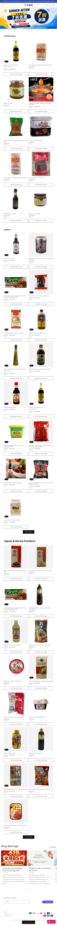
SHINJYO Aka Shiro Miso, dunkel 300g (37, 717)
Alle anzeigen (28, 532)
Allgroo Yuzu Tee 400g (8, 103)
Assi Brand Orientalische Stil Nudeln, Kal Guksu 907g (40, 570)
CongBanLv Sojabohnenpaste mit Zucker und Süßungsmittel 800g (14, 446)
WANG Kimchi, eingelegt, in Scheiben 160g (13, 681)
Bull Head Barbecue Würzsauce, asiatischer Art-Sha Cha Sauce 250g (41, 259)
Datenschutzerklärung (35, 920)
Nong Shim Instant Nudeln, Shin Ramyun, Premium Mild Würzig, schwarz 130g (41, 483)
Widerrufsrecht (27, 920)
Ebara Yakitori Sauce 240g (9, 753)
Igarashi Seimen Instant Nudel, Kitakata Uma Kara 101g (41, 789)
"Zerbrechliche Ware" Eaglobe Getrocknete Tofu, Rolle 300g (15, 141)
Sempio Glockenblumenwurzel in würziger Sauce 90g (15, 825)
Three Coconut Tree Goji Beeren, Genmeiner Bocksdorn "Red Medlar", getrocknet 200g (41, 446)
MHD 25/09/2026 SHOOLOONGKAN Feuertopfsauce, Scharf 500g (40, 104)
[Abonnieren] (28, 902)
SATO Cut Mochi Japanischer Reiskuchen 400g (14, 717)
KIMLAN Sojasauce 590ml (9, 258)
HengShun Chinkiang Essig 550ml (11, 65)
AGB (42, 920)
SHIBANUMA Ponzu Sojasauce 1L (36, 753)
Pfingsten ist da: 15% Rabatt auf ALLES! (40, 869)
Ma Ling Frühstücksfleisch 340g (35, 140)
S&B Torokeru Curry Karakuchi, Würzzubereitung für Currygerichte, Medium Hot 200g (15, 296)
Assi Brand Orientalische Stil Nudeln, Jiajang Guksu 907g (15, 571)
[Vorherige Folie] (23, 30)
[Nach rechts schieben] (31, 890)
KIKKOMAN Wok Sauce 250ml (10, 407)
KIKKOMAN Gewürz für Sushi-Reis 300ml (12, 645)
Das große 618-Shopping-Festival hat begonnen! (12, 869)
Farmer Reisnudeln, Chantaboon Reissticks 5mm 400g (40, 65)
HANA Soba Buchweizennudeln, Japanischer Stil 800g (15, 789)
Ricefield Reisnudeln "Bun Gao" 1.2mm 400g (13, 333)
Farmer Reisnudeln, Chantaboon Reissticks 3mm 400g (15, 177)
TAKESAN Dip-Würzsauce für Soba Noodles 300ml (39, 369)
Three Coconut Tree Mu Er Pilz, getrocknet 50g (39, 295)
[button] (3, 5)
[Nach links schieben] (25, 890)
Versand (46, 920)
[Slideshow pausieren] (33, 30)
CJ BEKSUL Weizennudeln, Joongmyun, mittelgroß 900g (41, 681)
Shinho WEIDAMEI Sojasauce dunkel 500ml (13, 482)
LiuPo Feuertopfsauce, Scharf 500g (36, 177)
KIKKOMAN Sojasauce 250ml (10, 213)
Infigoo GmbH (19, 920)
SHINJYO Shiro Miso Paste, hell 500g (11, 520)
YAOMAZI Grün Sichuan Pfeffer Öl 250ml (37, 333)
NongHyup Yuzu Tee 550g (34, 213)
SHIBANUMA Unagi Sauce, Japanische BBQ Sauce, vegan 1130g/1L (40, 608)
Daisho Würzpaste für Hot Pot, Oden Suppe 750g (39, 645)
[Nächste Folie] (30, 30)
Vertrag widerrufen (28, 922)
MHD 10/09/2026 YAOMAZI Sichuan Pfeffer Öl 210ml (15, 369)
